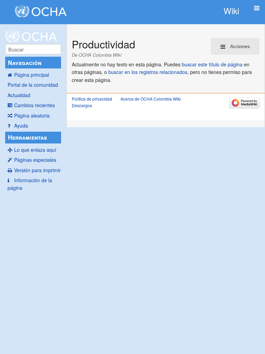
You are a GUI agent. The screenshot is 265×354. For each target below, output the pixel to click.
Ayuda (21, 125)
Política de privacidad (92, 99)
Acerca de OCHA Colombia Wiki (150, 99)
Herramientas (27, 137)
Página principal (31, 74)
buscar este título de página (212, 64)
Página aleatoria (32, 115)
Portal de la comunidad (33, 84)
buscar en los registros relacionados (147, 71)
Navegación (24, 62)
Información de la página (30, 184)
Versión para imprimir (37, 170)
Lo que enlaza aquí (35, 149)
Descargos (82, 105)
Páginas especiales (35, 159)
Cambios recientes (34, 105)
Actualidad (19, 95)
